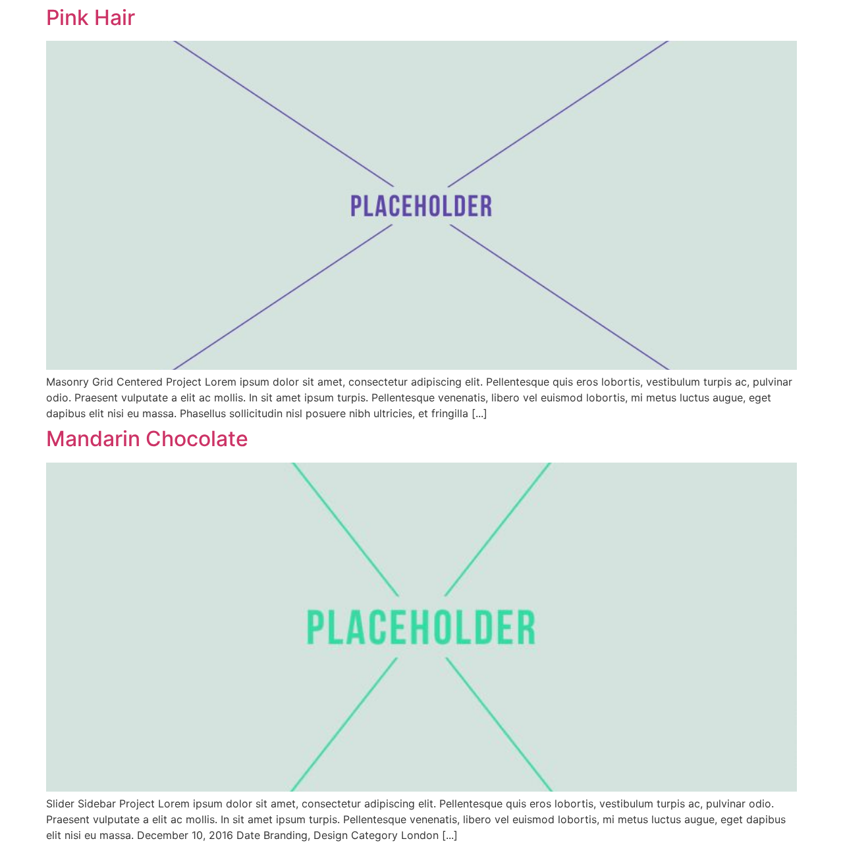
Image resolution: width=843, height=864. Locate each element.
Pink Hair (90, 17)
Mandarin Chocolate (147, 438)
